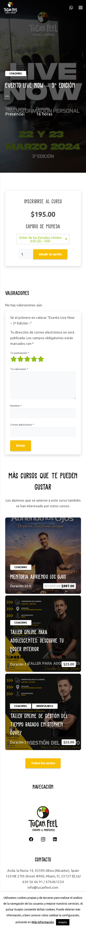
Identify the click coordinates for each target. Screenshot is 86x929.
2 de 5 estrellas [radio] (20, 359)
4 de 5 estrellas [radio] (34, 359)
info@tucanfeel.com (43, 887)
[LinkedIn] (54, 839)
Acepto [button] (62, 922)
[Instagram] (43, 839)
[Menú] (80, 8)
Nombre (16, 405)
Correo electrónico (22, 424)
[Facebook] (31, 839)
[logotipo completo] (10, 8)
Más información (43, 922)
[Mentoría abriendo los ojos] (43, 555)
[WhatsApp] (71, 8)
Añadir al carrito (50, 254)
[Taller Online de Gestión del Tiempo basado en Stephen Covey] (43, 712)
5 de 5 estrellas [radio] (40, 359)
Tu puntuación (19, 352)
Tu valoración (19, 369)
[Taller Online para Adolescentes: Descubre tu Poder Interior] (43, 633)
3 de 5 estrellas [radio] (27, 359)
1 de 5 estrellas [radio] (13, 359)
